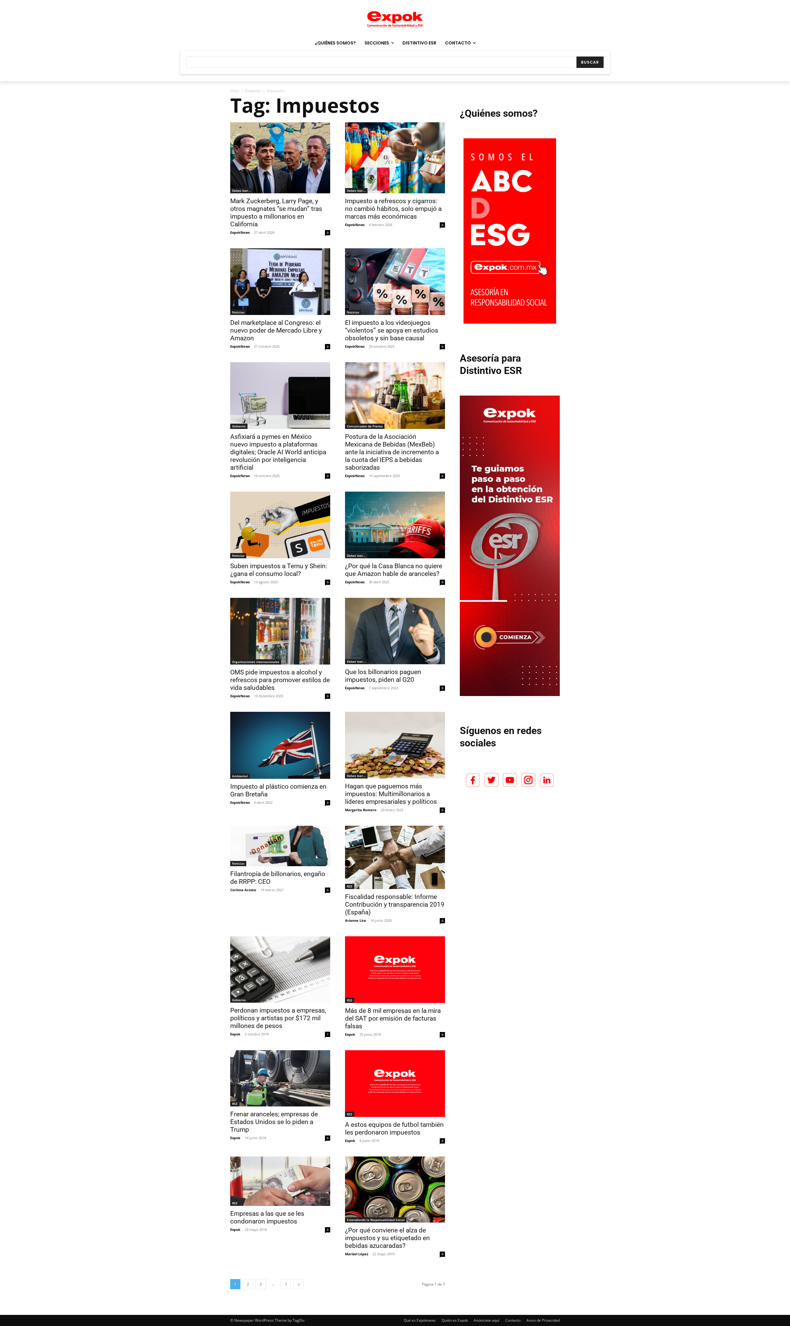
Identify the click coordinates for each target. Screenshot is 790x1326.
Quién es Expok (455, 1320)
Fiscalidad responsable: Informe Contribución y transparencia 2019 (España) (394, 904)
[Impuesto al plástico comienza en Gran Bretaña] (280, 745)
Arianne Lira (355, 920)
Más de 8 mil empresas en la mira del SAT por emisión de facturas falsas (393, 1018)
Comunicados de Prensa (365, 426)
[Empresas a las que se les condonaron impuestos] (280, 1181)
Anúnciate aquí (486, 1320)
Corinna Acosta (243, 889)
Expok (235, 1034)
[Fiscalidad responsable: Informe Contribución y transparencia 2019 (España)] (395, 857)
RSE (349, 886)
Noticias (238, 312)
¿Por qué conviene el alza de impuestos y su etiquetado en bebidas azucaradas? (387, 1238)
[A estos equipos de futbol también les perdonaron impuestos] (395, 1083)
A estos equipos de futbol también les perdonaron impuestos (394, 1128)
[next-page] (298, 1284)
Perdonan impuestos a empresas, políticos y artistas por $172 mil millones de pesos (278, 1018)
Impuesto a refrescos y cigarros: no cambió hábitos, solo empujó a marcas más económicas (393, 208)
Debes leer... (241, 190)
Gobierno (239, 426)
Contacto (513, 1320)
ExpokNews (240, 232)
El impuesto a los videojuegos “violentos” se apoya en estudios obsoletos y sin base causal (391, 330)
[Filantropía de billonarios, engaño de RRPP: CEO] (280, 846)
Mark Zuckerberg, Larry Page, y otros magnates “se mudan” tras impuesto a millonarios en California (276, 212)
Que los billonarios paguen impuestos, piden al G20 (383, 675)
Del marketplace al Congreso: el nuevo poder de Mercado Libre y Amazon (276, 330)
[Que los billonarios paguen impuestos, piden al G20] (395, 631)
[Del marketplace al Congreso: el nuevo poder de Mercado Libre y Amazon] (280, 281)
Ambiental (240, 776)
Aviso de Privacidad (543, 1320)
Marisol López (356, 1254)
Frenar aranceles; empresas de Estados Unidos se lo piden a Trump (274, 1121)
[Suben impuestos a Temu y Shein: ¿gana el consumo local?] (280, 525)
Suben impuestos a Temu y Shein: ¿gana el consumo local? (278, 569)
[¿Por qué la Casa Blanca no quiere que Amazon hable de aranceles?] (395, 525)
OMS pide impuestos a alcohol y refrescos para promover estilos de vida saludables (280, 680)
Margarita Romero (360, 810)
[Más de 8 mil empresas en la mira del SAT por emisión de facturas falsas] (395, 969)
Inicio (234, 90)
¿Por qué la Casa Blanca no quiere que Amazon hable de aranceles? (393, 569)
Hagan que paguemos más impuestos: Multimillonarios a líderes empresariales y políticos (391, 794)
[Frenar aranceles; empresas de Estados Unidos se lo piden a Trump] (280, 1078)
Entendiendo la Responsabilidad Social (376, 1220)
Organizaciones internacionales (255, 662)
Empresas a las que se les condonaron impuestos (267, 1217)
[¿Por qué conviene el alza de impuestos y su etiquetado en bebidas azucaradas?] (395, 1189)
